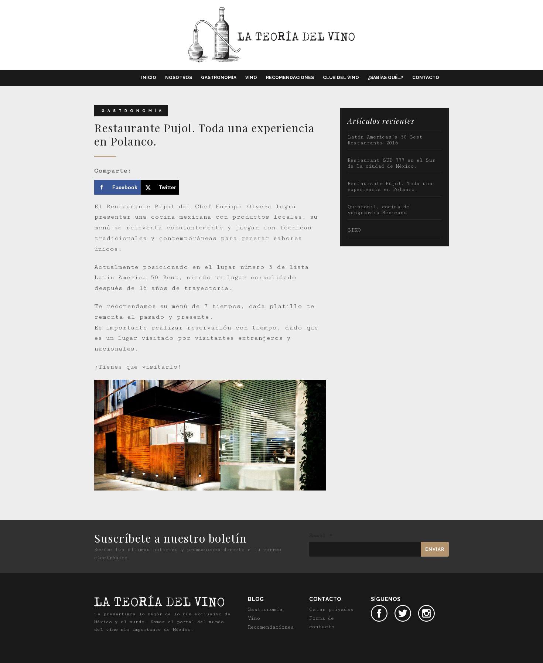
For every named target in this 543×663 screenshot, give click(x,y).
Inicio (148, 77)
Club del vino (341, 77)
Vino (251, 77)
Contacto (425, 77)
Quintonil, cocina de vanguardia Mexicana (378, 210)
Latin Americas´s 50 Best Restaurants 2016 (385, 140)
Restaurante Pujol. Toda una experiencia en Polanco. (390, 186)
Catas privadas (331, 609)
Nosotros (178, 77)
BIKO (354, 230)
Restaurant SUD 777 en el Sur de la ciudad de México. (391, 163)
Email (320, 536)
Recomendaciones (290, 77)
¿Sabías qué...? (385, 77)
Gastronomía (218, 77)
